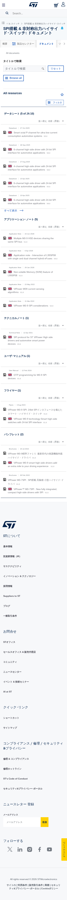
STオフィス (9, 642)
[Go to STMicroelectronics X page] (10, 850)
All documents (13, 53)
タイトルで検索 (12, 61)
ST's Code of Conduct (15, 778)
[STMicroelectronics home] (33, 4)
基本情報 (7, 546)
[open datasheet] (4, 132)
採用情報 (7, 586)
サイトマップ (10, 727)
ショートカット (11, 718)
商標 (47, 885)
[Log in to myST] (63, 4)
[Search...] (7, 13)
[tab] (5, 43)
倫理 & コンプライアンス (16, 759)
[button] (4, 4)
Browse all (16, 78)
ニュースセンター (12, 671)
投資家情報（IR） (12, 556)
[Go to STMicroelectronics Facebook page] (39, 850)
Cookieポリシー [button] (49, 888)
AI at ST (7, 691)
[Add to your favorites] (62, 95)
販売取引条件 (35, 885)
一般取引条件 (10, 616)
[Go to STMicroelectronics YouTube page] (49, 850)
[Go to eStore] (56, 5)
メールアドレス (10, 814)
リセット (56, 68)
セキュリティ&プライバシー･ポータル (22, 788)
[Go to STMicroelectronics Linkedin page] (19, 850)
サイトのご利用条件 (17, 885)
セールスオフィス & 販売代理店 (19, 652)
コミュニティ (10, 662)
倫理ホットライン (12, 768)
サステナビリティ (12, 566)
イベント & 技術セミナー (16, 681)
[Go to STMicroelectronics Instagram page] (29, 850)
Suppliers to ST (11, 596)
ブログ (6, 606)
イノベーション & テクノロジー (19, 576)
